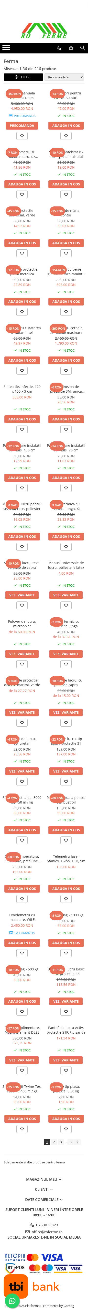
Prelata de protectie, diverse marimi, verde (22, 682)
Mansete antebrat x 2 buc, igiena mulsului (66, 154)
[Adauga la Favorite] (22, 136)
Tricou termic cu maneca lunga (66, 623)
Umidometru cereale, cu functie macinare (66, 330)
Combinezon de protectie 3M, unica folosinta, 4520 (66, 389)
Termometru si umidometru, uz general (22, 154)
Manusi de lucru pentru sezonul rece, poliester (22, 506)
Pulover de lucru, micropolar (22, 623)
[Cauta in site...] (82, 48)
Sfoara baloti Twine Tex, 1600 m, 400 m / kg (22, 1088)
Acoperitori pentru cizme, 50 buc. (66, 95)
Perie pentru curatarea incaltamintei (22, 330)
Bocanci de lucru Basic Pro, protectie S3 (66, 971)
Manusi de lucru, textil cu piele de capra (22, 565)
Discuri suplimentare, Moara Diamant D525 (22, 1030)
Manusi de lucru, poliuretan (22, 741)
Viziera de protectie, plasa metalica (22, 271)
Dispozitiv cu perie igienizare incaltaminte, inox (66, 271)
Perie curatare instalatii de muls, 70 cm (66, 447)
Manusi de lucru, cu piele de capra (66, 682)
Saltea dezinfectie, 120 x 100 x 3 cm (22, 389)
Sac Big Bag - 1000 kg (66, 915)
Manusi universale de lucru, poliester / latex (66, 565)
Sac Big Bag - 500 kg (22, 969)
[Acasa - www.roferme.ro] (44, 30)
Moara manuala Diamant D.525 (22, 95)
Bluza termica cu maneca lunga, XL (66, 506)
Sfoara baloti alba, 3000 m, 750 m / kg (22, 799)
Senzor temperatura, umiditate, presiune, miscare (22, 858)
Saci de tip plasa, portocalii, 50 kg (66, 1088)
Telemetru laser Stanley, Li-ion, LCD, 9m (66, 858)
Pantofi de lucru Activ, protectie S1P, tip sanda (66, 1030)
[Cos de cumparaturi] (71, 48)
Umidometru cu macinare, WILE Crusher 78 (22, 917)
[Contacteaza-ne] (58, 48)
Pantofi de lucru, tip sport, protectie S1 (66, 741)
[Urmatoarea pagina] (77, 1142)
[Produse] (6, 49)
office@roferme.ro (47, 1231)
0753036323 (46, 1224)
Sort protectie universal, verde (22, 212)
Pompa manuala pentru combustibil (66, 799)
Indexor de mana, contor (66, 212)
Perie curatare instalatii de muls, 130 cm (22, 447)
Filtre (25, 77)
